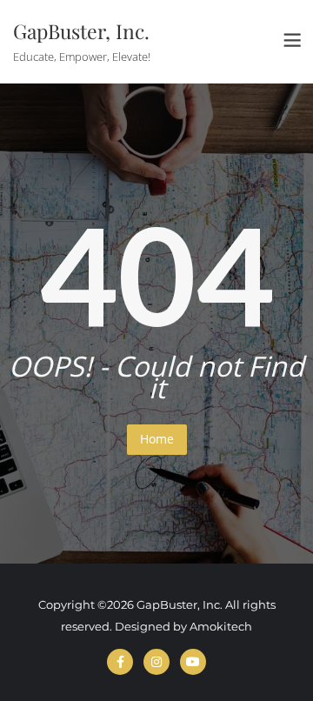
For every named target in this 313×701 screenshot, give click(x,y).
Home (157, 439)
